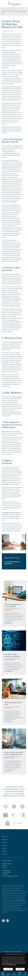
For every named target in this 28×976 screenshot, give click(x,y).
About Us (5, 839)
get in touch (16, 516)
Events (4, 845)
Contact (5, 854)
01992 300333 (7, 870)
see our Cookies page (7, 963)
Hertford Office (7, 860)
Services (5, 836)
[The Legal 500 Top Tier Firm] (5, 815)
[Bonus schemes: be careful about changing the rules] (14, 739)
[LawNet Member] (17, 823)
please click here (12, 964)
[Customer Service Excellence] (23, 815)
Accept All (8, 969)
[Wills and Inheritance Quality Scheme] (22, 806)
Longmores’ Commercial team (10, 512)
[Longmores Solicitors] (14, 3)
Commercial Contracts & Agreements (12, 562)
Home (3, 9)
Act (5, 310)
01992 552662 (6, 872)
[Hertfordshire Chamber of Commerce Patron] (14, 815)
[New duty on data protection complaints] (14, 640)
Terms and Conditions (16, 951)
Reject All (20, 969)
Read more (7, 623)
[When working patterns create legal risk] (14, 591)
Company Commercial (13, 9)
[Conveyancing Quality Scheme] (14, 806)
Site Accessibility (6, 951)
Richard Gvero (8, 610)
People (4, 848)
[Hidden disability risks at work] (14, 689)
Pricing (4, 851)
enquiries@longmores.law (10, 876)
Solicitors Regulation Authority (18, 900)
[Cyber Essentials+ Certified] (7, 823)
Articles (4, 842)
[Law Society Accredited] (5, 806)
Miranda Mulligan (9, 659)
